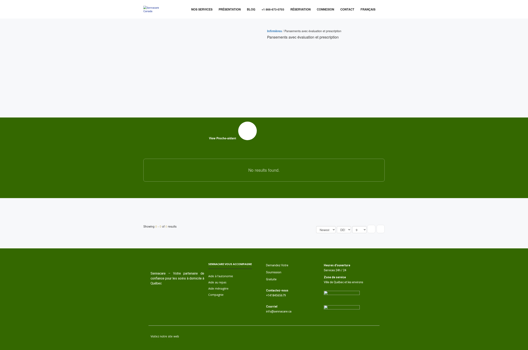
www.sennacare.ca (163, 341)
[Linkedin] (189, 297)
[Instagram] (165, 297)
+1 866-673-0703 (273, 9)
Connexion (325, 9)
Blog (251, 9)
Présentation (230, 9)
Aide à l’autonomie (220, 276)
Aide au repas (217, 282)
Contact (347, 9)
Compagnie (216, 295)
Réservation (300, 9)
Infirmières (274, 31)
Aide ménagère (218, 288)
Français (368, 9)
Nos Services (201, 9)
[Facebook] (177, 297)
